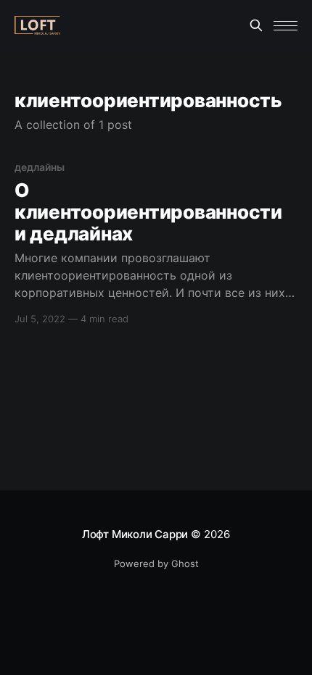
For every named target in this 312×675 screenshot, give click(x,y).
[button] (285, 26)
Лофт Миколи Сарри (135, 534)
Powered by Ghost (156, 563)
